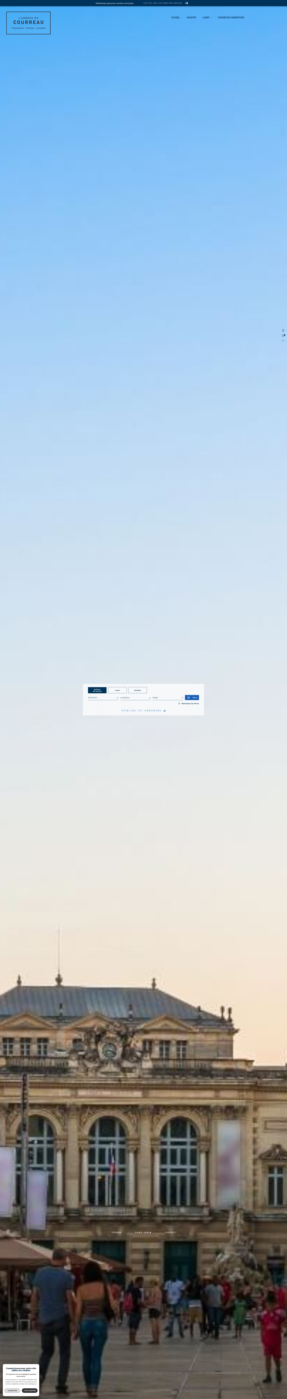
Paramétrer (12, 1391)
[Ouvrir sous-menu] (210, 17)
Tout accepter (30, 1391)
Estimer (137, 690)
